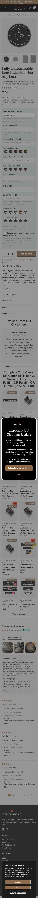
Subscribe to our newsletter (19, 468)
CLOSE (19, 475)
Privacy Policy (21, 877)
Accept (18, 882)
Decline (18, 887)
